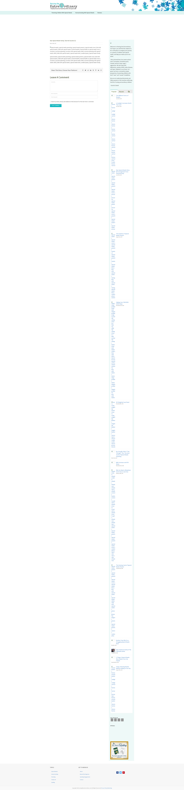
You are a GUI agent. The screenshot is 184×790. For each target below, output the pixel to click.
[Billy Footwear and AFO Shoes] (113, 462)
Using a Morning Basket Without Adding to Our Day (123, 667)
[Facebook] (117, 772)
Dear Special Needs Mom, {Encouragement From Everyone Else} (123, 171)
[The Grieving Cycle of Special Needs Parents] (113, 565)
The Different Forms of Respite (122, 96)
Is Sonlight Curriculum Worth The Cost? (123, 104)
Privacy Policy (104, 788)
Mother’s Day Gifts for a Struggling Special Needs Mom (122, 642)
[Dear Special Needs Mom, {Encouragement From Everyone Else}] (113, 170)
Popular (114, 91)
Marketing (110, 788)
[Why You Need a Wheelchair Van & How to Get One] (113, 470)
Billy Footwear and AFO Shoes (122, 463)
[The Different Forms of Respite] (113, 95)
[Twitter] (120, 772)
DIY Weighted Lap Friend (122, 402)
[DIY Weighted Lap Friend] (113, 402)
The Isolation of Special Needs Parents (122, 234)
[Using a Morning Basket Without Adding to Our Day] (113, 667)
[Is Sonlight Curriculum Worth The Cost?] (113, 103)
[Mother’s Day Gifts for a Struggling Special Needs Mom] (113, 640)
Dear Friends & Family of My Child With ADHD (123, 650)
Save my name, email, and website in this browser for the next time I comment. (72, 101)
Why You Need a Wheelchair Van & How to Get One (123, 471)
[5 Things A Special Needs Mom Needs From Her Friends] (113, 657)
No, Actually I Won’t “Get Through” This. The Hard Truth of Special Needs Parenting (122, 454)
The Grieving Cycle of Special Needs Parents (123, 566)
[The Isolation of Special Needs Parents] (113, 234)
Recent (121, 91)
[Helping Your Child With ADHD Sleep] (113, 302)
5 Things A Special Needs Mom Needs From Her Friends (122, 659)
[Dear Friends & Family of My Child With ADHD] (113, 650)
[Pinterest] (123, 772)
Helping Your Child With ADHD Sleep (122, 303)
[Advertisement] (92, 25)
